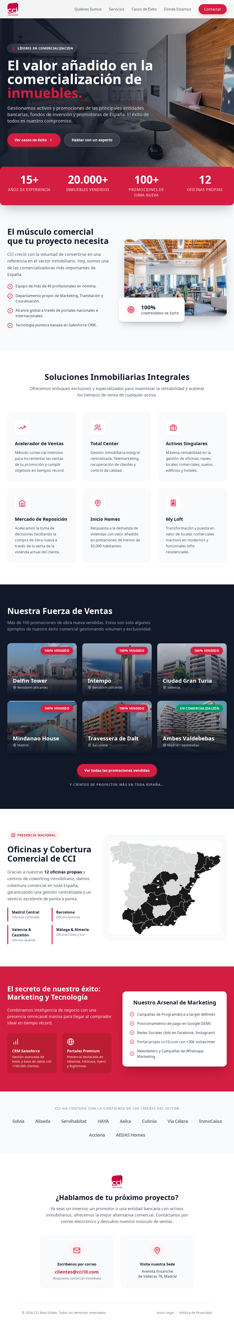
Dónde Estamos (177, 9)
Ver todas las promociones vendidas (117, 770)
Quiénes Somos (88, 9)
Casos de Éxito (144, 9)
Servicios (116, 9)
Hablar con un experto (92, 139)
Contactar (212, 9)
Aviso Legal (165, 1312)
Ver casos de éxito (31, 139)
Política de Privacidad (195, 1312)
